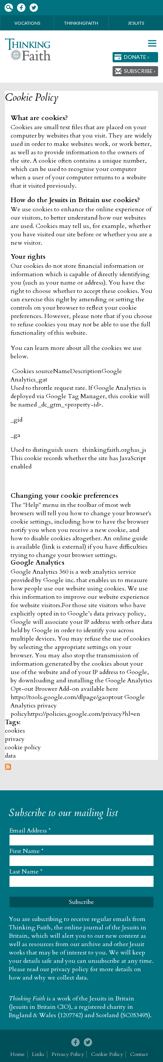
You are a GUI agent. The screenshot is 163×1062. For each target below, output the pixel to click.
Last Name (25, 871)
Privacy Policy (68, 1054)
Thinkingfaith (81, 23)
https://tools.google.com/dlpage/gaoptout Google (78, 697)
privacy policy (70, 969)
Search (8, 8)
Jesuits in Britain (111, 998)
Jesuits (136, 23)
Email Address (30, 830)
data (10, 756)
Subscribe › (139, 71)
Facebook (21, 8)
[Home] (28, 49)
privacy (15, 739)
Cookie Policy (31, 97)
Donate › (136, 57)
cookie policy (23, 747)
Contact (139, 1054)
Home (17, 1054)
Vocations (27, 23)
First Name (26, 851)
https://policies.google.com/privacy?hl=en (83, 714)
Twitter (33, 8)
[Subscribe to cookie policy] (8, 768)
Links (38, 1054)
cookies (15, 730)
